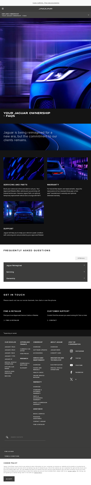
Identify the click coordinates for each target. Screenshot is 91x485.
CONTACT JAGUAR (39, 421)
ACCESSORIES (38, 353)
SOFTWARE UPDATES (40, 350)
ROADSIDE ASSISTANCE (37, 417)
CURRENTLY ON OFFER (25, 350)
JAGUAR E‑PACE (10, 350)
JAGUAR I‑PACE (10, 353)
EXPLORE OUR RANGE (9, 367)
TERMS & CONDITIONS (12, 456)
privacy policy (72, 471)
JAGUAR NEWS (55, 350)
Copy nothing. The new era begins (46, 3)
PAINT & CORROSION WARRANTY (40, 403)
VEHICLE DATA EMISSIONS (9, 372)
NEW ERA (8, 376)
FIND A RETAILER (39, 424)
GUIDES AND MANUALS (37, 368)
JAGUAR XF (8, 359)
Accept (9, 479)
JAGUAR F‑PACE (10, 347)
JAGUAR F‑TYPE (10, 356)
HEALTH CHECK (38, 372)
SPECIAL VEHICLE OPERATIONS (10, 363)
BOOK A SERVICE (39, 414)
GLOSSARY (23, 368)
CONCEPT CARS (56, 353)
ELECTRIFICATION (56, 365)
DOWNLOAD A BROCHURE (24, 364)
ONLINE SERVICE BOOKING (38, 376)
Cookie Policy (38, 472)
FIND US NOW (9, 451)
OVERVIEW (36, 347)
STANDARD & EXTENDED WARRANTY (37, 391)
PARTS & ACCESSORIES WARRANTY (38, 398)
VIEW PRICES (24, 353)
